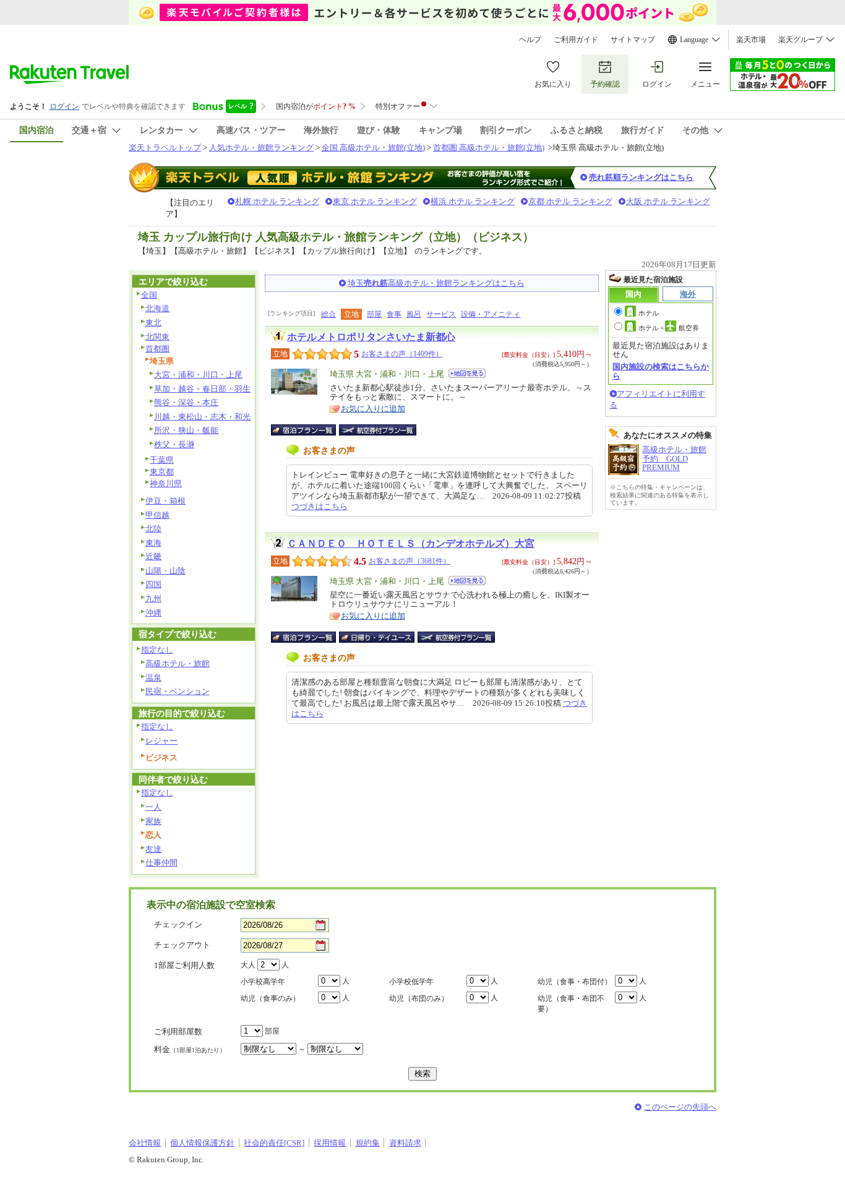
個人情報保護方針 (202, 1142)
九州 (153, 598)
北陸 (153, 528)
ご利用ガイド (576, 39)
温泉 (153, 677)
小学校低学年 (411, 981)
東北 (153, 322)
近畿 (153, 556)
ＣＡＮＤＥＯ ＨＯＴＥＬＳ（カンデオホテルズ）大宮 (410, 543)
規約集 (368, 1142)
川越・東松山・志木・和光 (202, 416)
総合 (328, 314)
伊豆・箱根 (165, 500)
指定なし (157, 649)
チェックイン (178, 924)
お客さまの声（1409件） (402, 353)
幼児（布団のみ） (418, 998)
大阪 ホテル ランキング (668, 201)
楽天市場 (751, 39)
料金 (190, 1049)
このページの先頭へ (680, 1107)
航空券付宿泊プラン (377, 429)
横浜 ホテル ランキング (473, 201)
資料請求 (405, 1142)
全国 (149, 294)
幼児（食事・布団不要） (571, 1003)
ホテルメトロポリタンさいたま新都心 (371, 337)
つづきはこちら (319, 506)
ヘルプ (530, 39)
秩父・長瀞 (174, 444)
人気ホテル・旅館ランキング (261, 147)
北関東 (157, 336)
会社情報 (145, 1142)
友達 (153, 849)
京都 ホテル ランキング (570, 201)
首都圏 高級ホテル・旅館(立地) (488, 147)
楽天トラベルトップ (165, 147)
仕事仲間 (161, 862)
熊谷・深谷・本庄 (186, 402)
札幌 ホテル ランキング (277, 201)
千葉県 (162, 460)
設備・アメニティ (490, 314)
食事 (394, 314)
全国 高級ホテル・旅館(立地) (373, 147)
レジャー (161, 740)
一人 (153, 807)
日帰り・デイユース (377, 637)
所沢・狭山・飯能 (186, 430)
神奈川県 (166, 483)
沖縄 (153, 612)
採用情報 (330, 1142)
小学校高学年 (263, 981)
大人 (248, 965)
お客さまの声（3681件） (409, 561)
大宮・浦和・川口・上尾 (198, 374)
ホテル (648, 313)
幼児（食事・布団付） (575, 981)
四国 (153, 584)
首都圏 (157, 348)
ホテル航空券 (668, 328)
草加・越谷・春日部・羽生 (202, 388)
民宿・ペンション (177, 691)
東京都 (162, 471)
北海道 (157, 308)
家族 (153, 821)
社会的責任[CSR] (274, 1142)
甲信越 (157, 515)
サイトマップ (633, 39)
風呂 (413, 314)
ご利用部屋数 (178, 1031)
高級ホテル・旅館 (177, 663)
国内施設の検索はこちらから (660, 371)
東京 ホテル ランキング (375, 201)
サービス (441, 314)
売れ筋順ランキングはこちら (641, 177)
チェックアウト (182, 945)
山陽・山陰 (165, 570)
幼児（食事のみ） (270, 998)
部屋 (374, 314)
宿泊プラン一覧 (309, 429)
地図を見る (467, 373)
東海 (153, 542)
